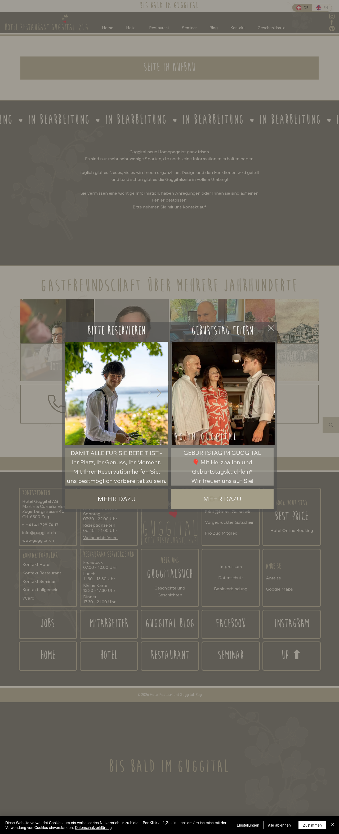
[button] (265, 438)
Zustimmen (312, 825)
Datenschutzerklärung (93, 827)
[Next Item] (159, 393)
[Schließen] (332, 825)
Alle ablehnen (279, 825)
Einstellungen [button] (248, 825)
